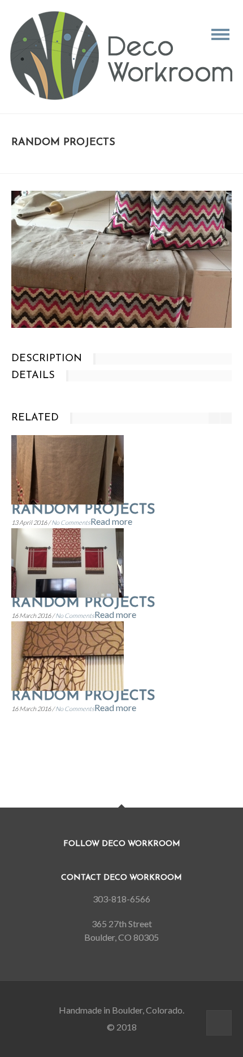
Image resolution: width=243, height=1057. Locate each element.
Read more (111, 521)
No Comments (70, 522)
